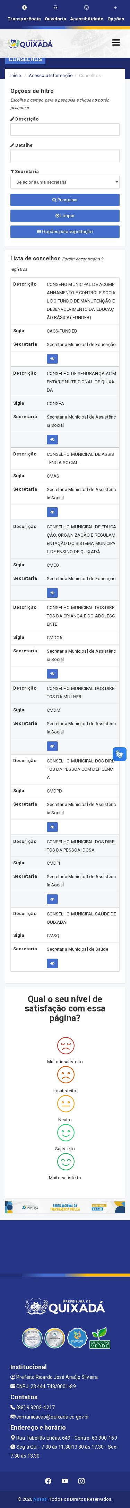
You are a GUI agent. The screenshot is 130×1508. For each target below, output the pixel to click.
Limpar (67, 215)
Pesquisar (67, 199)
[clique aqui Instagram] (82, 1481)
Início (15, 75)
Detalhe (23, 145)
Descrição (26, 119)
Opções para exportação (67, 231)
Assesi (40, 1499)
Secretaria (26, 171)
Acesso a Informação (51, 75)
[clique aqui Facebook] (48, 1481)
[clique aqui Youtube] (65, 1481)
